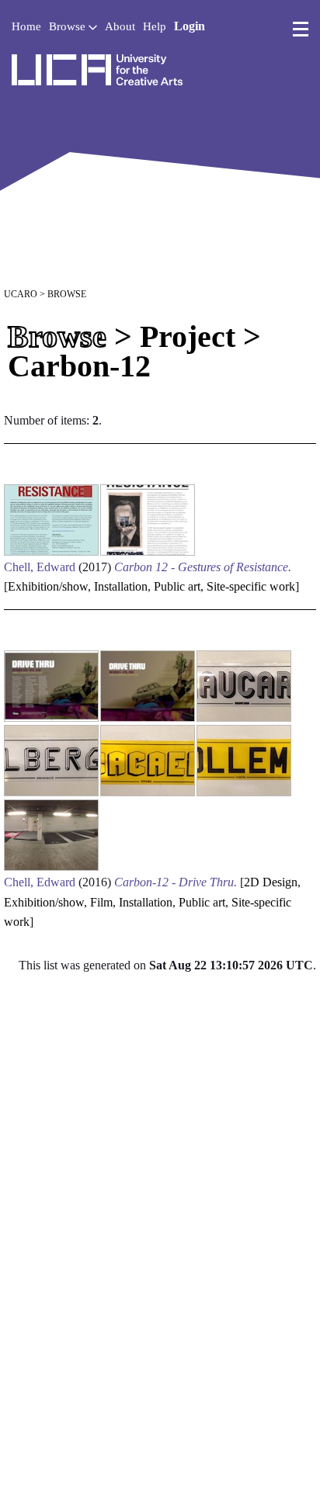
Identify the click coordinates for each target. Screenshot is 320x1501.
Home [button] (26, 26)
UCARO (20, 294)
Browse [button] (69, 26)
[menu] (300, 29)
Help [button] (154, 26)
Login (189, 26)
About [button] (120, 26)
